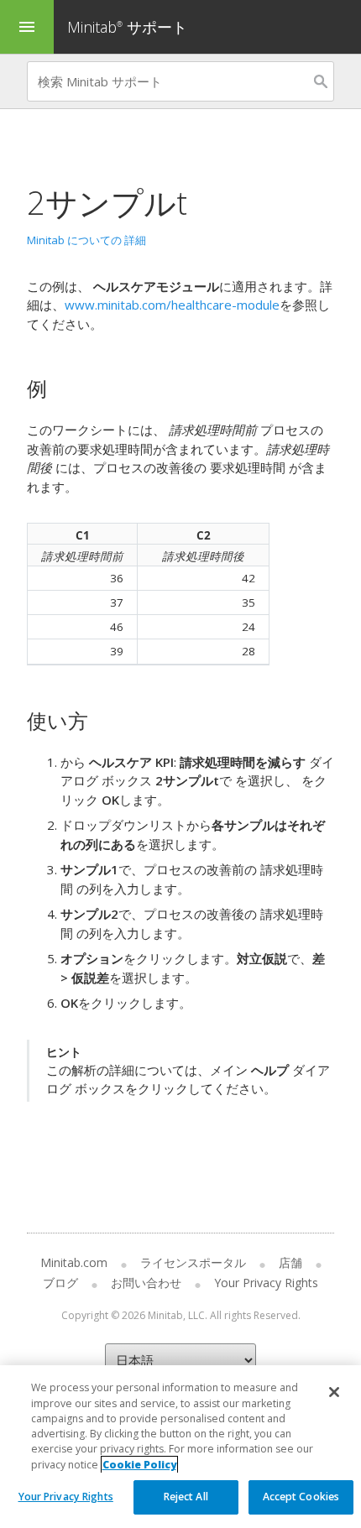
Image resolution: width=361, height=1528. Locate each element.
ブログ (60, 1283)
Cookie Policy (139, 1465)
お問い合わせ (146, 1283)
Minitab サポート (127, 27)
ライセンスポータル (193, 1262)
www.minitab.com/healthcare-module (172, 304)
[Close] (334, 1392)
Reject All (186, 1496)
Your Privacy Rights (65, 1496)
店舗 (290, 1262)
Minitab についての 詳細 (86, 240)
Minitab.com (73, 1262)
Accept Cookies (301, 1496)
